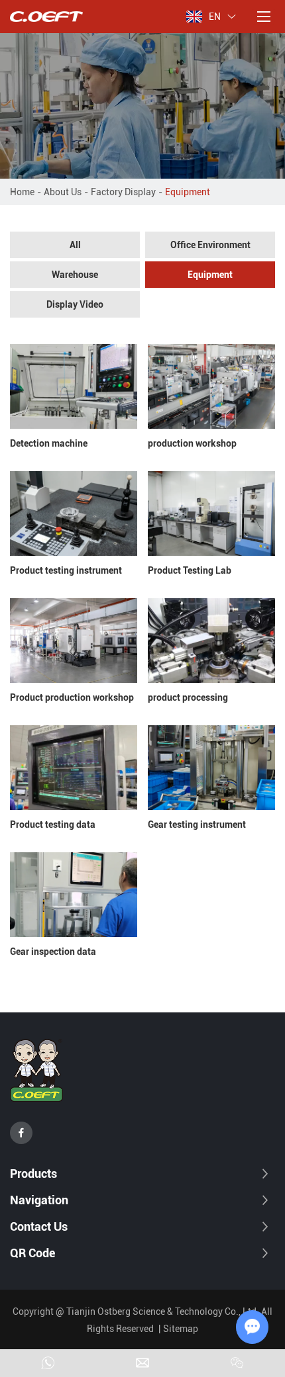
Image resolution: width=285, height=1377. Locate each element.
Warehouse (75, 274)
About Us (63, 192)
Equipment (210, 274)
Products (33, 1173)
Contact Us (39, 1226)
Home (22, 192)
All (75, 245)
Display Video (74, 304)
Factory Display (123, 192)
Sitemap (180, 1328)
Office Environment (210, 245)
